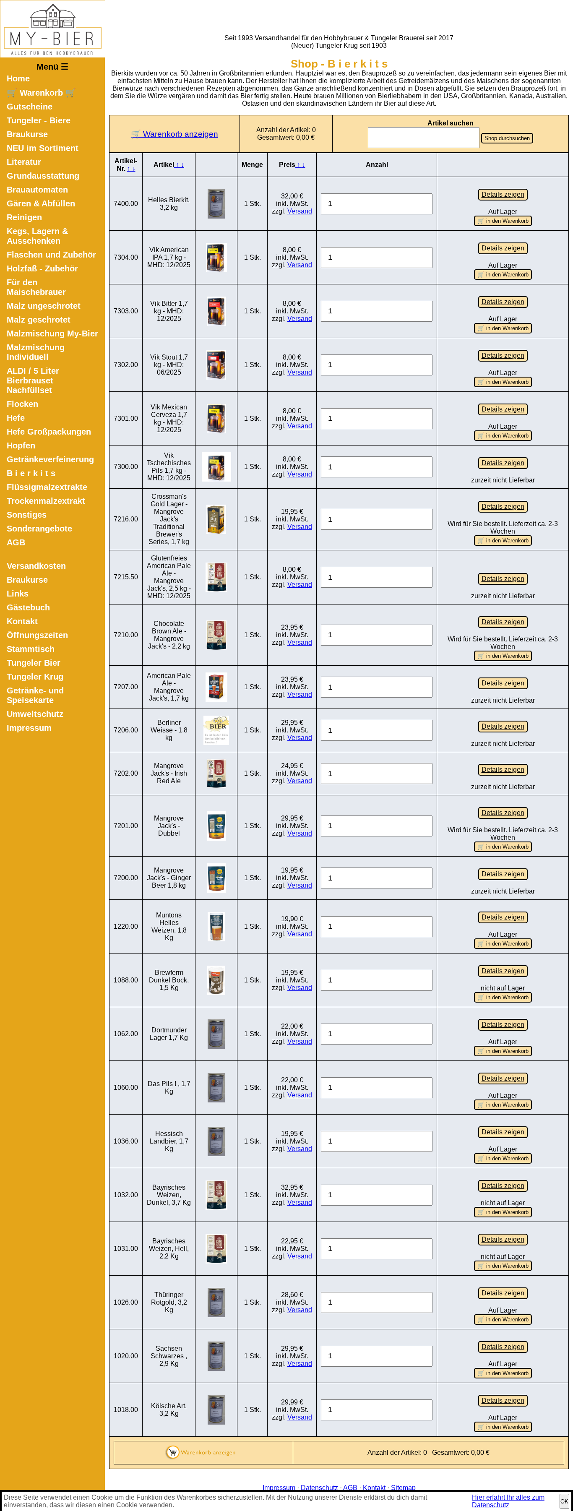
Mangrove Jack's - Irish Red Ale (169, 773)
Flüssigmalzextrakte (47, 487)
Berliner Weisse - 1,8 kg (169, 730)
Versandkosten (36, 566)
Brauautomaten (37, 189)
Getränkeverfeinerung (50, 459)
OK (564, 1501)
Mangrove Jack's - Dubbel (169, 826)
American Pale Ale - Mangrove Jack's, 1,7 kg (169, 687)
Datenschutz (319, 1487)
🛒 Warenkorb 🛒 (41, 92)
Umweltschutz (35, 714)
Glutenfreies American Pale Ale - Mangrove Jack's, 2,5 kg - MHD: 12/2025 (169, 577)
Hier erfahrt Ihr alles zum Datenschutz (508, 1501)
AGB (16, 542)
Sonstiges (27, 514)
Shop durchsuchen (507, 138)
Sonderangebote (39, 528)
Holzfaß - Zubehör (42, 268)
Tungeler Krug (35, 676)
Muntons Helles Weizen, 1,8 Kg (169, 926)
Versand (299, 211)
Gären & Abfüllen (41, 203)
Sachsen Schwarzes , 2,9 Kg (169, 1356)
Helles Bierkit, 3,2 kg (169, 203)
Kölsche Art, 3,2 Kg (169, 1409)
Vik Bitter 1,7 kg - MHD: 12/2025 (169, 311)
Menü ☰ (52, 66)
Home (18, 78)
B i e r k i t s (31, 473)
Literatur (24, 162)
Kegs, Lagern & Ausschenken (37, 236)
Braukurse (27, 134)
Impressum (29, 727)
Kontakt (22, 621)
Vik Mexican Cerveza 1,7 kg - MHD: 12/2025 (169, 418)
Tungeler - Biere (38, 120)
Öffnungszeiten (37, 635)
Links (18, 593)
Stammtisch (31, 649)
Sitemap (403, 1487)
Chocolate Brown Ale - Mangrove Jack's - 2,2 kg (169, 635)
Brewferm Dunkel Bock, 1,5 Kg (169, 980)
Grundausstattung (43, 175)
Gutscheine (29, 106)
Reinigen (24, 217)
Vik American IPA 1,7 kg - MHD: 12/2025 (168, 257)
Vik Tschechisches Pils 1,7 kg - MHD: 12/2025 (169, 467)
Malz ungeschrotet (44, 305)
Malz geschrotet (38, 319)
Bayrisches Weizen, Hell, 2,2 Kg (169, 1248)
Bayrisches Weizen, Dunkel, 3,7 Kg (169, 1195)
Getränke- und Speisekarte (35, 695)
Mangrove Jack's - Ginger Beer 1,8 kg (169, 878)
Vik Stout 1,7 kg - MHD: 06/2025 (169, 365)
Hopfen (21, 445)
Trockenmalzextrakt (46, 500)
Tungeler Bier (33, 662)
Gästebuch (28, 607)
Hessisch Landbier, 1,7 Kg (169, 1141)
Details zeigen (503, 194)
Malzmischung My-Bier (52, 333)
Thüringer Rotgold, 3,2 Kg (169, 1302)
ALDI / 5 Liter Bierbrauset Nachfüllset (33, 380)
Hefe (16, 417)
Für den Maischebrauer (36, 287)
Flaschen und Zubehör (51, 254)
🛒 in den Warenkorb (503, 221)
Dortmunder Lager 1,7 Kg (169, 1033)
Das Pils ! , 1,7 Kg (169, 1087)
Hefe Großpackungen (49, 431)
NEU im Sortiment (42, 148)
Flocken (22, 404)
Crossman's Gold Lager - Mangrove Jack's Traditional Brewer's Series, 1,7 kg (168, 519)
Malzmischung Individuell (36, 352)
